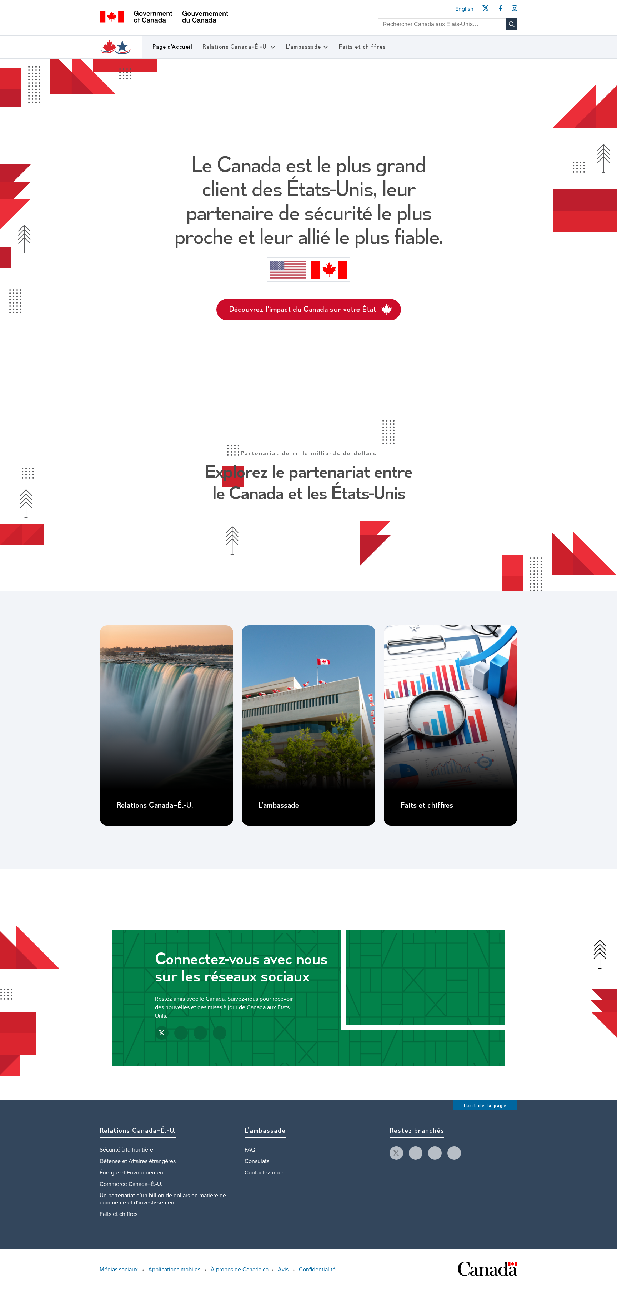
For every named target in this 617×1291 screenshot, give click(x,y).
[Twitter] (485, 10)
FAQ (250, 1149)
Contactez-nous (264, 1172)
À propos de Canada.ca (240, 1269)
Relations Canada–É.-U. (235, 47)
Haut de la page (485, 1106)
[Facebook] (500, 10)
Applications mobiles (174, 1269)
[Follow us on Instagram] (200, 1033)
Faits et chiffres (362, 47)
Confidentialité (317, 1269)
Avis (283, 1269)
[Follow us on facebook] (415, 1153)
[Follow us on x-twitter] (396, 1153)
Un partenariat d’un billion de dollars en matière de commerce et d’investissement (163, 1199)
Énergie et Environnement (132, 1172)
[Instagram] (514, 10)
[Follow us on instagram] (435, 1153)
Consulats (257, 1161)
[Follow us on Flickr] (219, 1033)
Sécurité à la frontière (126, 1149)
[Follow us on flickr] (454, 1153)
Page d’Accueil (172, 47)
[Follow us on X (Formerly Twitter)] (162, 1033)
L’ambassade (303, 47)
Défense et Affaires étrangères (138, 1161)
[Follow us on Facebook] (181, 1033)
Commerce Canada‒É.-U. (131, 1184)
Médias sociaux (119, 1269)
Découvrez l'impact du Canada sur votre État (302, 309)
